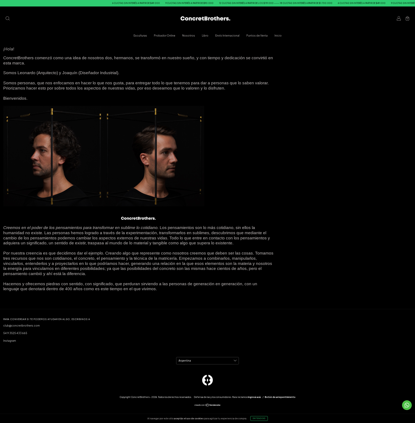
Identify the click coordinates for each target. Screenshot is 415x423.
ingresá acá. (254, 397)
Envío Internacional (227, 35)
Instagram (9, 340)
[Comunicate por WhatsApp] (407, 405)
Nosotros (188, 35)
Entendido (259, 418)
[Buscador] (7, 19)
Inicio (278, 35)
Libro (205, 35)
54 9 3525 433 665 (15, 333)
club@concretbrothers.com (21, 325)
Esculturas (140, 35)
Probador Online (164, 35)
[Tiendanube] (207, 405)
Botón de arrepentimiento (280, 397)
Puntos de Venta (257, 35)
